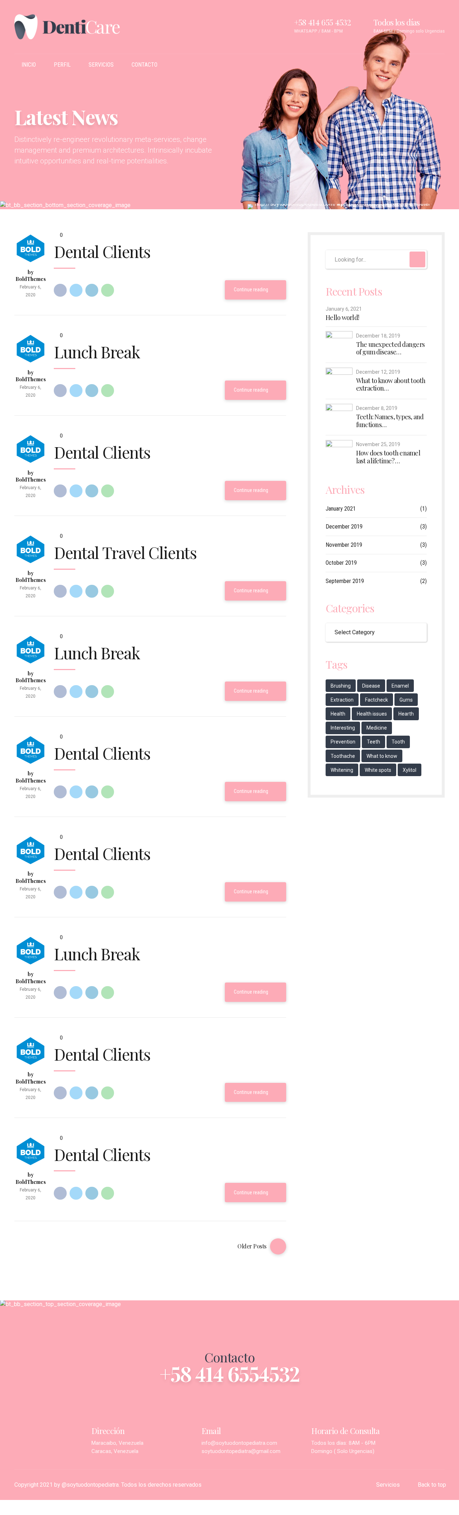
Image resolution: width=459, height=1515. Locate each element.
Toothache (343, 756)
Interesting (343, 728)
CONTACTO (144, 64)
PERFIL (62, 64)
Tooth (398, 742)
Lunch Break (97, 351)
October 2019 (341, 562)
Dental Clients (102, 251)
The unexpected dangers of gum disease (390, 348)
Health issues (372, 714)
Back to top (432, 1484)
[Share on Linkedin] (91, 290)
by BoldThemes (30, 276)
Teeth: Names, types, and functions (390, 421)
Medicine (376, 728)
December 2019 (344, 526)
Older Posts (251, 1246)
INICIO (29, 64)
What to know (381, 756)
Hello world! (342, 318)
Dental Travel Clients (125, 552)
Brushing (341, 686)
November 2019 (344, 544)
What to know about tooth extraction (391, 384)
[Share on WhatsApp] (107, 290)
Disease (371, 686)
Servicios (388, 1484)
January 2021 (341, 508)
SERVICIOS (101, 64)
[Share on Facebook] (60, 290)
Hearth (406, 714)
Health (338, 714)
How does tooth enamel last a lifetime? (388, 457)
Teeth (373, 742)
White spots (378, 770)
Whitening (342, 770)
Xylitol (409, 770)
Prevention (343, 742)
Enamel (400, 686)
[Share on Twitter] (76, 290)
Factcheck (376, 700)
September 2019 (345, 581)
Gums (406, 700)
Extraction (342, 700)
